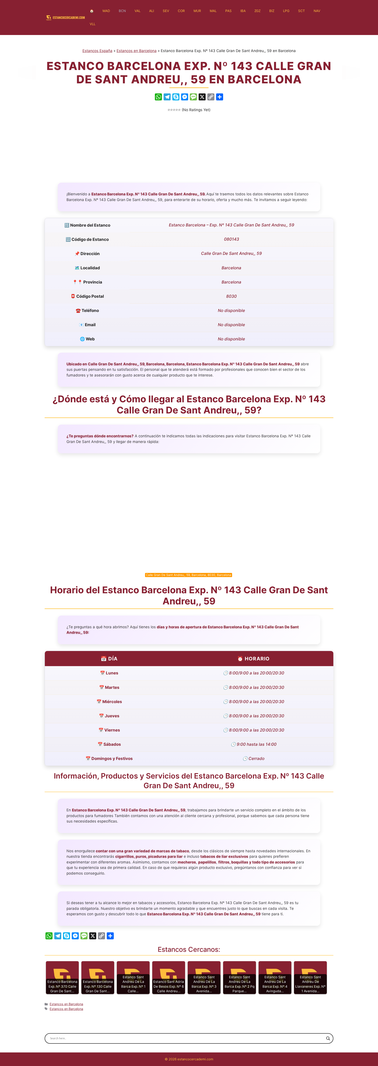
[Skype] (176, 97)
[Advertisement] (189, 145)
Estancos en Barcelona (137, 51)
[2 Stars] (171, 110)
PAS (228, 11)
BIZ (271, 11)
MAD (106, 11)
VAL (137, 11)
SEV (166, 11)
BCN (122, 11)
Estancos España (97, 51)
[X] (202, 97)
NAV (317, 11)
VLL (92, 24)
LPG (286, 11)
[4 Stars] (176, 110)
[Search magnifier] (328, 1038)
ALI (151, 11)
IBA (243, 11)
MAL (213, 11)
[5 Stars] (179, 110)
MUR (197, 11)
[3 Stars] (174, 110)
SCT (301, 11)
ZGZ (257, 11)
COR (181, 11)
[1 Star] (169, 110)
